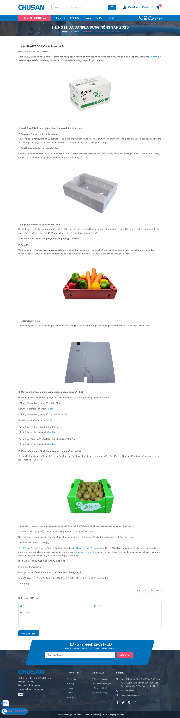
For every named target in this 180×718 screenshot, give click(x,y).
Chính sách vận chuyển (101, 683)
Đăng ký (145, 7)
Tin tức (70, 692)
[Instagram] (134, 702)
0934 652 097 (153, 19)
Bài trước (142, 590)
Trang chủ (71, 679)
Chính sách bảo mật (100, 679)
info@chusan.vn (133, 695)
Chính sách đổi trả (99, 688)
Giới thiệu (71, 683)
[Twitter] (123, 702)
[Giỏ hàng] (157, 8)
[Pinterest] (129, 702)
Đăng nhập (132, 7)
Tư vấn (70, 688)
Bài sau (154, 590)
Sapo (122, 714)
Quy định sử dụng (99, 692)
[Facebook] (117, 702)
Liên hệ (70, 697)
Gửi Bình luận (28, 633)
